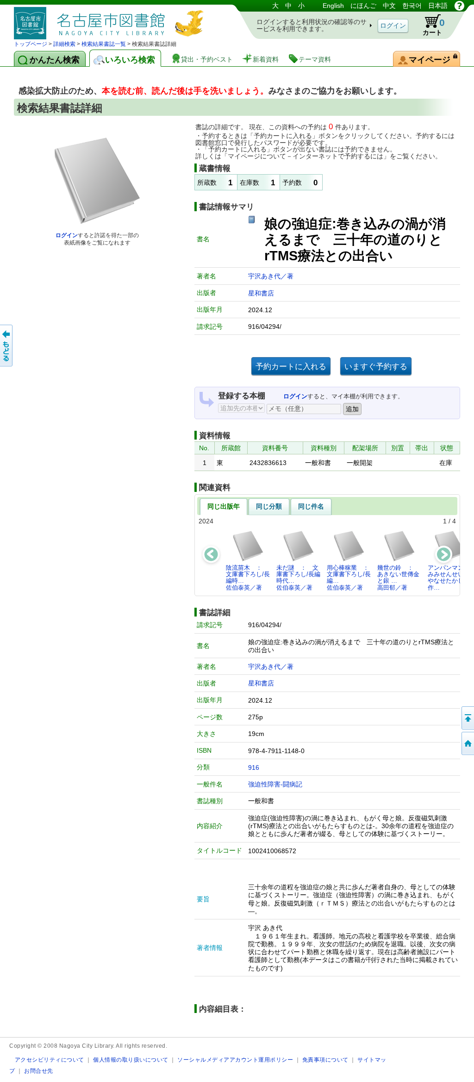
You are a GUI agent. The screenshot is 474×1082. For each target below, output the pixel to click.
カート (434, 26)
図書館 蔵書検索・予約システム (111, 19)
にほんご (363, 5)
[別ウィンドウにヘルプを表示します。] (459, 5)
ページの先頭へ (467, 718)
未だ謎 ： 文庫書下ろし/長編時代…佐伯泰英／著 (298, 577)
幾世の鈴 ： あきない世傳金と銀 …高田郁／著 (398, 577)
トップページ (30, 44)
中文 (389, 5)
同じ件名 (311, 506)
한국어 (412, 5)
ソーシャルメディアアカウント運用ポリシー (235, 1060)
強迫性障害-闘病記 (275, 784)
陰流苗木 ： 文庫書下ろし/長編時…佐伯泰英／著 (248, 577)
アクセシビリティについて (49, 1060)
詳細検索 (64, 44)
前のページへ (7, 345)
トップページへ (467, 743)
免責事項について (325, 1060)
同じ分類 (269, 506)
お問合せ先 (38, 1071)
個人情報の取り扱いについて (130, 1060)
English (333, 5)
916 (253, 767)
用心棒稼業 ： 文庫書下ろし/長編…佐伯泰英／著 (350, 577)
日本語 (438, 5)
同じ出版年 (223, 506)
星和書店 (261, 293)
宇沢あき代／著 (270, 276)
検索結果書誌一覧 (103, 44)
